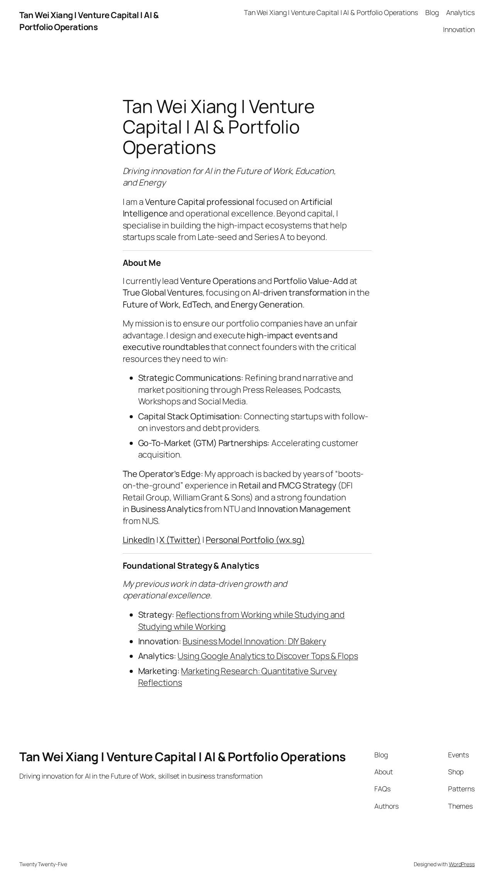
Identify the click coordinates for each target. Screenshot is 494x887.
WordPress (462, 864)
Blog (432, 12)
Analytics (460, 12)
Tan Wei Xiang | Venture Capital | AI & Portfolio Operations (89, 20)
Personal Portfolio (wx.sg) (255, 540)
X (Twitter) (180, 540)
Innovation (459, 29)
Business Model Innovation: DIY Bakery (254, 641)
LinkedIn (139, 540)
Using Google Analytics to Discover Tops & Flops (268, 656)
